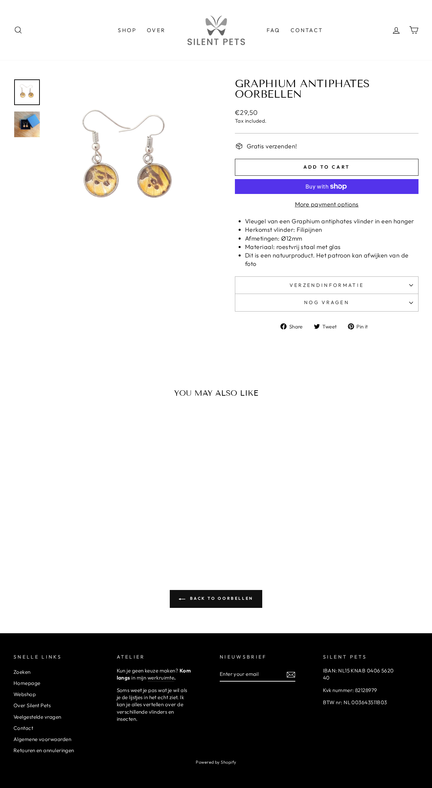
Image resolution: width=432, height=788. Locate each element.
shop (127, 30)
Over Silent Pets (32, 705)
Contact (23, 728)
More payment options (327, 204)
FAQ (273, 30)
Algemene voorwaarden (42, 739)
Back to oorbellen (220, 598)
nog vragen (326, 302)
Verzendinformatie (327, 285)
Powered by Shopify (216, 762)
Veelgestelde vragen (37, 717)
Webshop (25, 694)
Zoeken (22, 672)
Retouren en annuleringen (44, 750)
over (156, 30)
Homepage (27, 683)
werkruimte (160, 677)
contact (307, 30)
